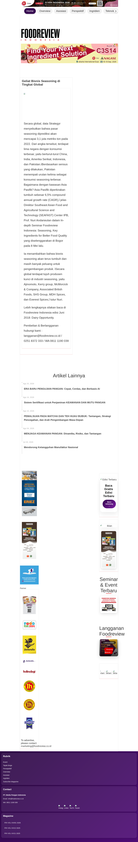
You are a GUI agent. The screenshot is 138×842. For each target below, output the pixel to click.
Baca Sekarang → (109, 504)
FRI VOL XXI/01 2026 (12, 823)
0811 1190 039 (12, 802)
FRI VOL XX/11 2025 (12, 833)
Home (30, 11)
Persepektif (7, 769)
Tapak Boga (7, 765)
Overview (44, 11)
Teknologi (111, 11)
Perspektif (78, 11)
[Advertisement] (46, 365)
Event (5, 762)
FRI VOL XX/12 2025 (12, 828)
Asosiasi (61, 11)
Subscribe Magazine (10, 782)
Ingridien (94, 11)
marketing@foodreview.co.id (36, 746)
